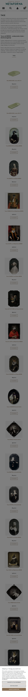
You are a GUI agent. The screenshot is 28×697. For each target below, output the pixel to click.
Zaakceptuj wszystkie (14, 689)
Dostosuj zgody (14, 685)
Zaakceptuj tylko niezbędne (14, 682)
